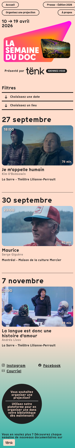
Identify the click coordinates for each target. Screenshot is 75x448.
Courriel (14, 371)
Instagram (16, 365)
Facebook (52, 365)
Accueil (10, 4)
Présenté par (35, 71)
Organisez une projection (20, 12)
